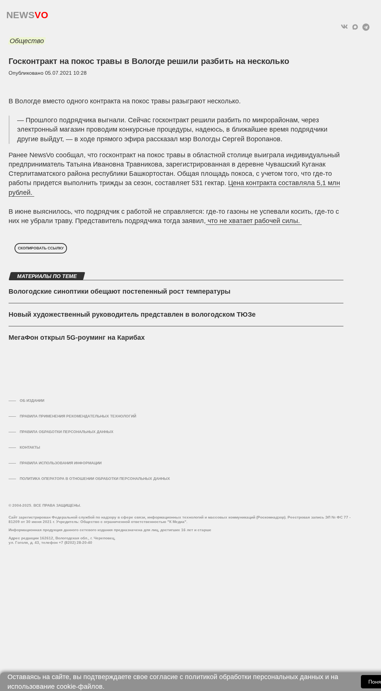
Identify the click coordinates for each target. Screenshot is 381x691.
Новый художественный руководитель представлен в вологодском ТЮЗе (132, 314)
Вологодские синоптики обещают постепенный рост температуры (119, 291)
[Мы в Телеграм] (365, 26)
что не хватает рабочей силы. (254, 221)
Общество (27, 41)
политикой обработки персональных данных (254, 677)
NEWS (27, 13)
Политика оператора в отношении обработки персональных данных (95, 479)
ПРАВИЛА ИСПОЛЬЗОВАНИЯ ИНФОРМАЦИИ (61, 463)
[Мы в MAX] (355, 26)
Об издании (32, 400)
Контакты (30, 447)
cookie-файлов (80, 686)
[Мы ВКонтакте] (344, 26)
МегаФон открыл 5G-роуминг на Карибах (77, 337)
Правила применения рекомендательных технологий (78, 416)
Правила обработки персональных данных (66, 432)
